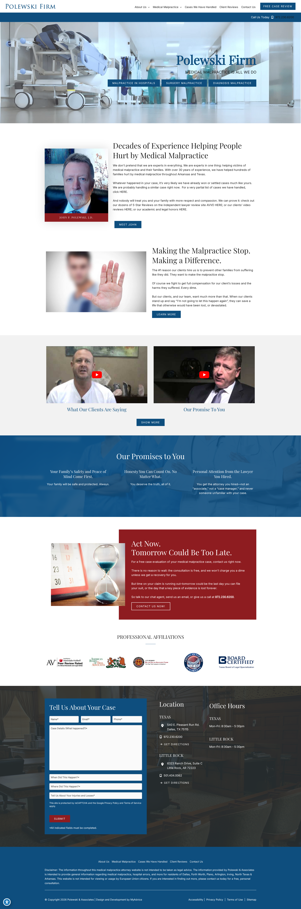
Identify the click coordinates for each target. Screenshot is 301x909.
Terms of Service (132, 803)
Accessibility (195, 899)
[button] (148, 7)
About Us (103, 861)
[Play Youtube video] (96, 374)
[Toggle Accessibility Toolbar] (7, 902)
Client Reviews (178, 861)
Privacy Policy (111, 803)
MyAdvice (136, 899)
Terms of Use (235, 899)
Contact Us (196, 861)
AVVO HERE (214, 205)
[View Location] (163, 725)
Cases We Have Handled (152, 861)
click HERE (120, 191)
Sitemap (251, 899)
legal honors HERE (174, 209)
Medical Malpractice (124, 861)
